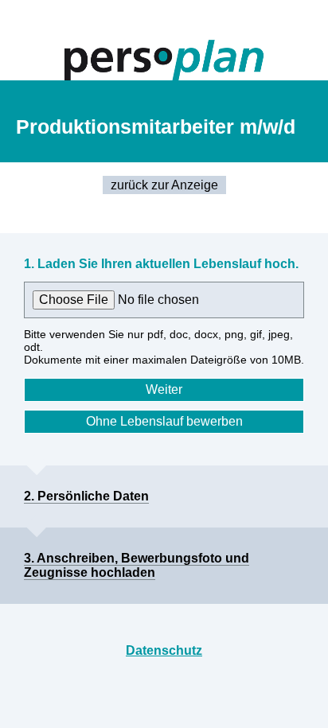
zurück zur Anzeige (164, 185)
